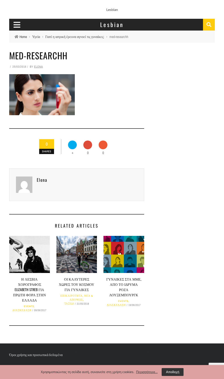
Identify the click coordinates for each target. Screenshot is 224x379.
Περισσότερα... (147, 372)
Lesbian (112, 9)
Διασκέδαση (22, 310)
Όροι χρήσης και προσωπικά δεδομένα (36, 355)
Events (29, 306)
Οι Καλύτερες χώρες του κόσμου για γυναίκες (76, 284)
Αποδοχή (172, 372)
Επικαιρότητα (71, 296)
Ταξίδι (69, 303)
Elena (38, 67)
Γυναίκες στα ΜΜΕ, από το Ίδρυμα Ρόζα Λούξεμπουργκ (123, 286)
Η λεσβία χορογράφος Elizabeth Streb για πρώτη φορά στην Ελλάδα (29, 289)
